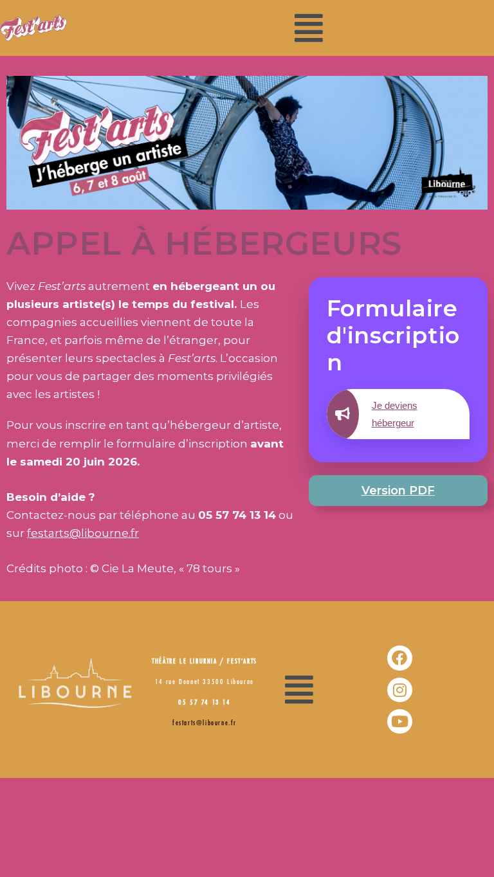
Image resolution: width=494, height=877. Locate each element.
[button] (308, 28)
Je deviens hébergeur (394, 414)
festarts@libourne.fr (83, 533)
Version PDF (398, 491)
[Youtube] (399, 721)
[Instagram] (399, 690)
